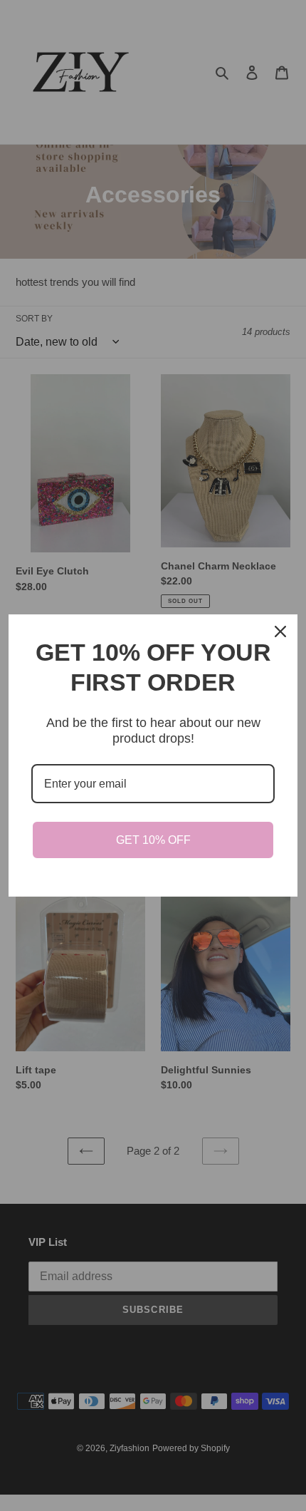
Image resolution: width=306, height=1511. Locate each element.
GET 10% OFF (153, 840)
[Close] (280, 631)
